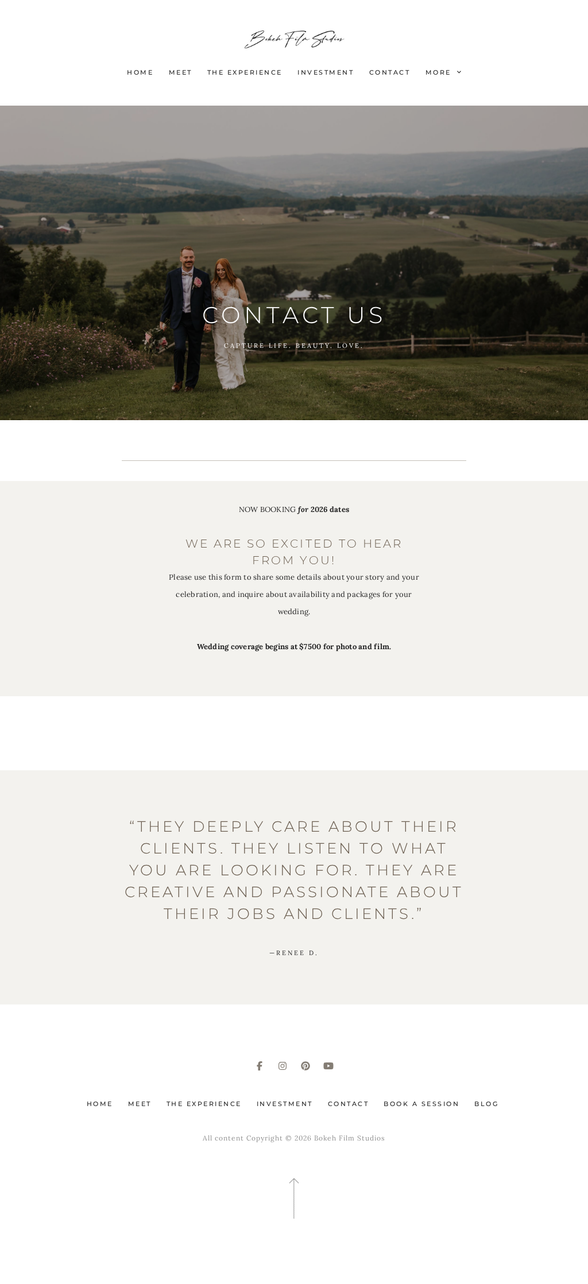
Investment (325, 72)
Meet (180, 72)
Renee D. (294, 953)
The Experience (245, 72)
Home (140, 72)
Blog (486, 1104)
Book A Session (421, 1104)
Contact (390, 72)
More (440, 72)
